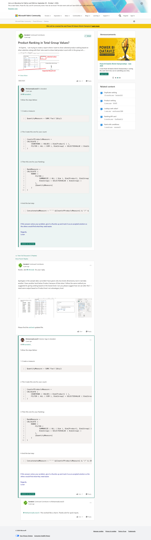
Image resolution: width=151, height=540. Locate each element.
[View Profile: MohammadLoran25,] (23, 90)
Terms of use (122, 531)
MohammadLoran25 (32, 89)
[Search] (120, 15)
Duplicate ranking (110, 92)
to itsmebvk (43, 89)
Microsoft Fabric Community (23, 21)
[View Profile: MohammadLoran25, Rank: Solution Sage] (23, 340)
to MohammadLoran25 (56, 502)
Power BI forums (37, 21)
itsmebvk (27, 35)
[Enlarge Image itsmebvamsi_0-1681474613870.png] (55, 308)
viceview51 (117, 127)
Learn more (95, 26)
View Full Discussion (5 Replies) (27, 256)
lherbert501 (119, 95)
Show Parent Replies (21, 259)
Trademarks (131, 531)
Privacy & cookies (110, 531)
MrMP (115, 103)
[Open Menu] (134, 21)
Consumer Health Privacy (42, 536)
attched (31, 327)
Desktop (46, 21)
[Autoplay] (113, 78)
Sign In (133, 16)
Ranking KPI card (110, 116)
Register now (13, 8)
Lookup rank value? (111, 108)
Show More (23, 75)
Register (125, 16)
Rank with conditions (111, 124)
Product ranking (110, 100)
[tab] (116, 78)
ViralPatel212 (119, 119)
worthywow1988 (117, 111)
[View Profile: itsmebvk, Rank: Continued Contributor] (20, 36)
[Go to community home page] (28, 16)
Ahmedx (31, 270)
